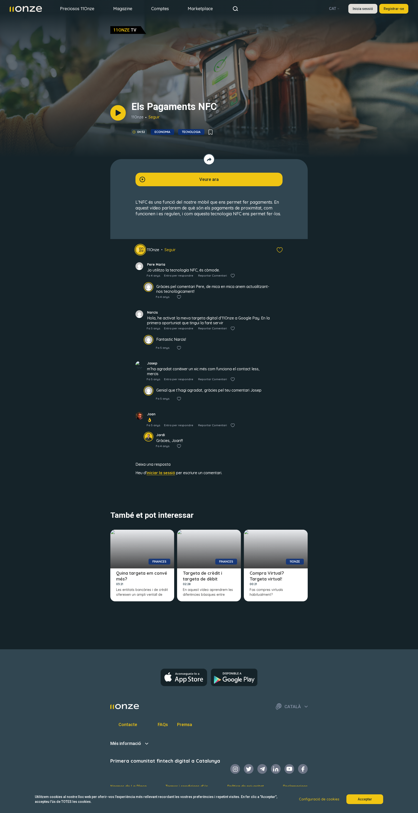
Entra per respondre (178, 275)
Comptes (160, 8)
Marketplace (200, 8)
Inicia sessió (363, 9)
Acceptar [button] (365, 799)
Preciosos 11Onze (77, 8)
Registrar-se (394, 9)
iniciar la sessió (161, 472)
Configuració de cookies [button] (319, 799)
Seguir (154, 117)
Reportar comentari (212, 275)
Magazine (122, 8)
